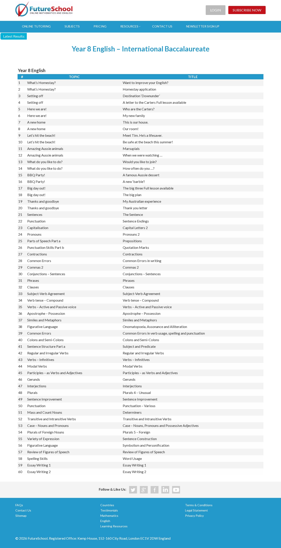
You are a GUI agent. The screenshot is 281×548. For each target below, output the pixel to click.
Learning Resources (114, 526)
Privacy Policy (194, 515)
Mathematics (109, 515)
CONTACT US (162, 26)
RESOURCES (129, 26)
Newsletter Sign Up (202, 26)
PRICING (100, 26)
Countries (107, 505)
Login (215, 10)
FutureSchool (43, 8)
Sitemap (21, 515)
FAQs (19, 505)
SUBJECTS (72, 26)
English (105, 521)
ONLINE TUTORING (36, 26)
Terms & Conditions (199, 505)
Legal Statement (196, 510)
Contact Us (23, 510)
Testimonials (109, 510)
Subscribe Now (247, 10)
